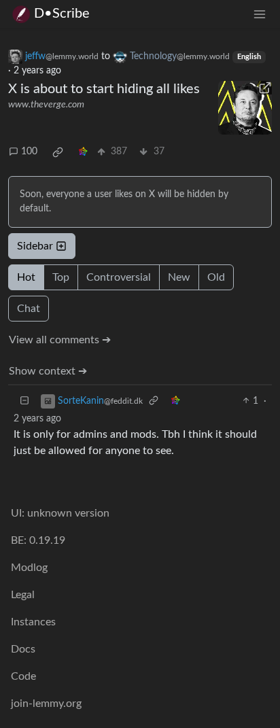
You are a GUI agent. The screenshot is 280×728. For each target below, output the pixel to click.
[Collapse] (24, 401)
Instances (33, 622)
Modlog (29, 567)
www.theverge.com (46, 104)
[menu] (259, 14)
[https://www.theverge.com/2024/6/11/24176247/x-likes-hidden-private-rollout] (245, 108)
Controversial (118, 277)
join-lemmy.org (46, 703)
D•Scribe (62, 13)
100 (29, 151)
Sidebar (35, 246)
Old (216, 277)
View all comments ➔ (60, 339)
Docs (23, 649)
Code (23, 676)
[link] (57, 152)
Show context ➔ (48, 371)
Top (60, 277)
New (179, 277)
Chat (28, 308)
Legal (23, 594)
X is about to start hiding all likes (104, 89)
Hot (26, 277)
